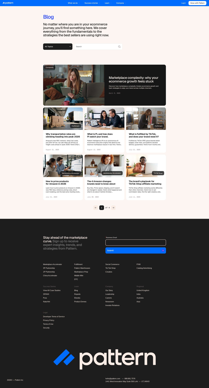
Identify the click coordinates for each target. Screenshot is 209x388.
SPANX (46, 294)
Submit (110, 250)
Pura (45, 298)
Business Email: (111, 237)
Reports (77, 294)
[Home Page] (8, 3)
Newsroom (109, 302)
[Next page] (113, 207)
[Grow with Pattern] (197, 3)
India (138, 294)
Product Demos (80, 302)
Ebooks (77, 298)
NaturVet (46, 302)
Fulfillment (78, 264)
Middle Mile (78, 276)
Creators (108, 272)
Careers (108, 298)
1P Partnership (49, 272)
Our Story (109, 290)
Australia (140, 298)
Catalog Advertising (144, 268)
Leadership (109, 294)
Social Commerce (112, 264)
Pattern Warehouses (82, 268)
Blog (76, 290)
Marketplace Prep (81, 272)
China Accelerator (50, 276)
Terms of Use (48, 324)
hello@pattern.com (112, 379)
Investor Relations (112, 305)
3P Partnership (49, 268)
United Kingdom (143, 290)
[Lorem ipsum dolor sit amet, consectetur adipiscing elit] (104, 85)
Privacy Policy (48, 320)
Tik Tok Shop (110, 268)
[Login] (183, 3)
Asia (138, 302)
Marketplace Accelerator (52, 264)
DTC (76, 279)
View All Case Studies (51, 290)
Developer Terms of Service (54, 317)
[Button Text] (63, 130)
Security (46, 328)
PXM (138, 264)
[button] (74, 3)
